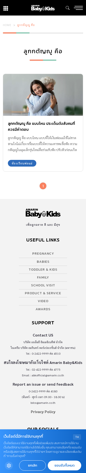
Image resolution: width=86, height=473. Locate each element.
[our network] (6, 8)
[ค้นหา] (68, 7)
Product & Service (43, 293)
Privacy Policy (43, 411)
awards (43, 309)
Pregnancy (43, 253)
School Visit (43, 285)
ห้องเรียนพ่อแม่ (22, 163)
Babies (43, 261)
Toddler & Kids (43, 269)
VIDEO (43, 301)
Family (43, 277)
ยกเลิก (32, 465)
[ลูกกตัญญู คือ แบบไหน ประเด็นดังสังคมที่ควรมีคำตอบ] (43, 95)
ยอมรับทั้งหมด (64, 465)
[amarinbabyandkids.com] (43, 8)
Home (7, 25)
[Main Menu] (78, 8)
